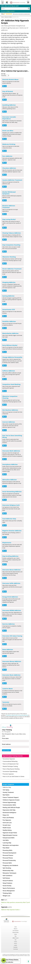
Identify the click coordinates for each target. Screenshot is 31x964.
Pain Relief (6, 848)
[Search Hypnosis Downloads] (28, 8)
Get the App (15, 949)
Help (15, 939)
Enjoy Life (6, 815)
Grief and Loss (7, 822)
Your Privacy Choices (12, 959)
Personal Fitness (8, 858)
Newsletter (15, 947)
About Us (15, 928)
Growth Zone (7, 825)
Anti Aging (6, 790)
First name (5, 738)
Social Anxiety (7, 885)
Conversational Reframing (10, 761)
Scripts (15, 934)
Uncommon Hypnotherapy (10, 771)
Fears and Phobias (8, 817)
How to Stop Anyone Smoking (11, 769)
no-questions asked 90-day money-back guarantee (17, 715)
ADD (5, 86)
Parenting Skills (7, 850)
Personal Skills (7, 863)
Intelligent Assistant (10, 11)
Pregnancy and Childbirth (10, 865)
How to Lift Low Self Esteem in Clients (13, 776)
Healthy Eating (7, 830)
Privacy (15, 943)
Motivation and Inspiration (11, 845)
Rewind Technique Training (10, 766)
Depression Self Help (9, 810)
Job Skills (6, 840)
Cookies (15, 945)
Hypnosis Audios (15, 932)
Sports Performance (9, 888)
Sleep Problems (7, 883)
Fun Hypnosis (7, 820)
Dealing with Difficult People (11, 807)
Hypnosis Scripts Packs (10, 832)
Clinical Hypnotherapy (9, 802)
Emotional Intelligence (9, 812)
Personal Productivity (9, 860)
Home (15, 926)
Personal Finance (8, 855)
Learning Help (7, 843)
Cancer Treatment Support (11, 797)
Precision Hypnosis (8, 774)
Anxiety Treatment (8, 792)
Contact (15, 941)
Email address (6, 744)
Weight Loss (6, 895)
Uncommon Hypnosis (9, 759)
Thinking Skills (7, 893)
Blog (15, 936)
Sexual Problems (8, 880)
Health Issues (7, 827)
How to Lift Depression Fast (10, 764)
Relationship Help (8, 870)
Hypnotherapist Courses (10, 835)
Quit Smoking (7, 868)
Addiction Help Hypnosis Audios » (10, 909)
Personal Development (9, 853)
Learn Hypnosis (15, 930)
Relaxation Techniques (9, 873)
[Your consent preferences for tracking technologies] (28, 961)
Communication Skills (9, 805)
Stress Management (9, 890)
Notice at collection (7, 962)
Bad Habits (6, 795)
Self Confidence (7, 875)
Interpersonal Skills (8, 837)
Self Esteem (6, 878)
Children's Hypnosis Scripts (11, 800)
